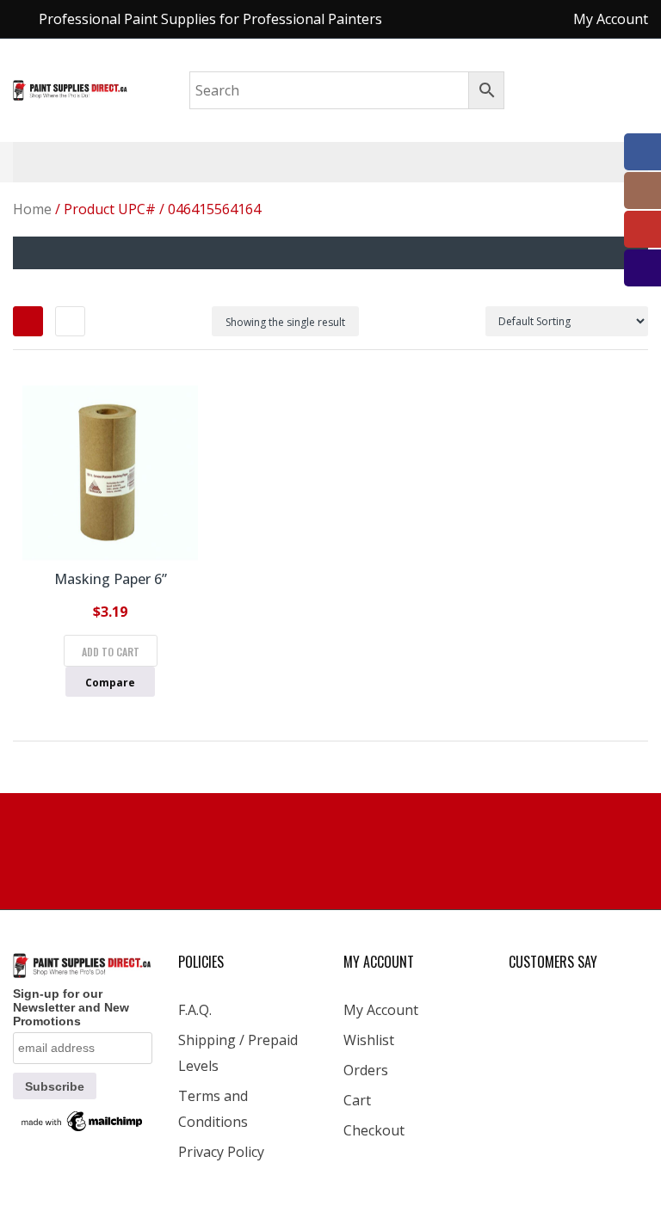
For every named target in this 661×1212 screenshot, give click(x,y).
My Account (380, 1009)
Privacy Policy (221, 1151)
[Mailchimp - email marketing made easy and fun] (82, 1120)
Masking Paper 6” (110, 578)
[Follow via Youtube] (642, 229)
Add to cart (110, 651)
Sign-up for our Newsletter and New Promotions (71, 1007)
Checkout (374, 1130)
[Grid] (28, 321)
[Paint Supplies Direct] (70, 89)
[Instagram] (642, 190)
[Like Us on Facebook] (642, 151)
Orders (365, 1070)
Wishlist (368, 1040)
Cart (357, 1100)
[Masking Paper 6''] (110, 473)
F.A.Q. (195, 1009)
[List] (70, 321)
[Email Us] (642, 267)
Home (32, 209)
